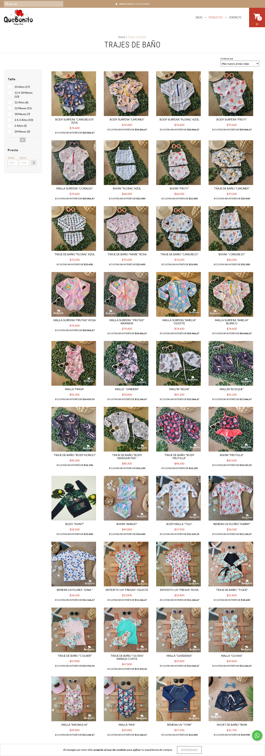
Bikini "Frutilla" (231, 455)
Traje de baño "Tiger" (232, 589)
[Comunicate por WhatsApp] (257, 735)
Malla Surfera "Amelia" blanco (232, 321)
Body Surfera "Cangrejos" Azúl (74, 121)
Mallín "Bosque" (232, 389)
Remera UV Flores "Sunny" (231, 524)
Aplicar (34, 163)
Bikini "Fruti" (179, 188)
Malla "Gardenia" (179, 655)
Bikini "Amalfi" (127, 524)
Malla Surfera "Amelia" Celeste (179, 321)
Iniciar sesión (143, 4)
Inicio (199, 17)
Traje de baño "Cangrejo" (179, 254)
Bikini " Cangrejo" (232, 254)
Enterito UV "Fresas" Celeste (127, 589)
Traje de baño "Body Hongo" (75, 455)
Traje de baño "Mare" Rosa (127, 254)
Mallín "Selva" (179, 389)
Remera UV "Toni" (179, 724)
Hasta (22, 158)
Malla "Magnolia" (74, 724)
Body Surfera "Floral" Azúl (179, 119)
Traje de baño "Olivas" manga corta (127, 657)
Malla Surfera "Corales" (74, 188)
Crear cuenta (126, 4)
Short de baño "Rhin (232, 724)
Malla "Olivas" (231, 655)
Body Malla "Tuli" (179, 524)
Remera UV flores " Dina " (75, 589)
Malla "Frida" (74, 389)
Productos (215, 17)
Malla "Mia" (127, 724)
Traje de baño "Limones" (231, 188)
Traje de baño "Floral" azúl (74, 254)
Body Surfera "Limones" (127, 119)
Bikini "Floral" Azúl (127, 188)
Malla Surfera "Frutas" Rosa (75, 320)
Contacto (234, 17)
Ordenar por (226, 58)
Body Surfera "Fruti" (232, 119)
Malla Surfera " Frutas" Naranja (127, 321)
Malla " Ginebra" (127, 389)
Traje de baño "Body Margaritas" (127, 456)
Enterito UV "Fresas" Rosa (179, 589)
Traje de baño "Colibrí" (74, 655)
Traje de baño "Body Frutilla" (179, 456)
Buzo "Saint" (74, 524)
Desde (11, 158)
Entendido (189, 750)
